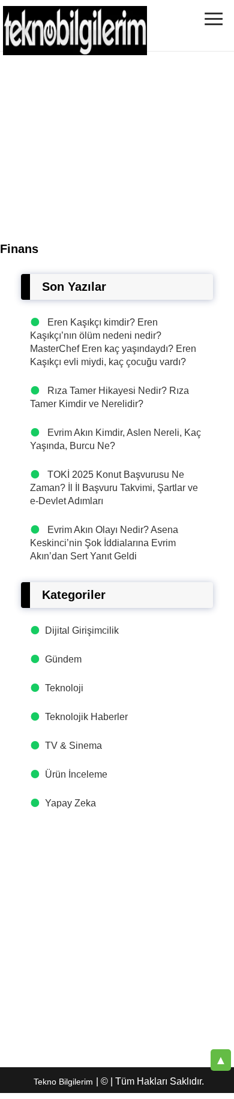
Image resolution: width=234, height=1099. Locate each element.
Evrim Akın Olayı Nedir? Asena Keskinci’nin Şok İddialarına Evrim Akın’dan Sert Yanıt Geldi (104, 543)
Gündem (63, 659)
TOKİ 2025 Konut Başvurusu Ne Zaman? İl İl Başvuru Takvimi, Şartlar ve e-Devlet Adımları (114, 487)
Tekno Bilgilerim (63, 1081)
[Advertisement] (117, 936)
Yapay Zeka (70, 803)
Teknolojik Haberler (86, 717)
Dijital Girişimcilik (82, 630)
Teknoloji (64, 688)
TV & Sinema (73, 745)
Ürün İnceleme (76, 774)
